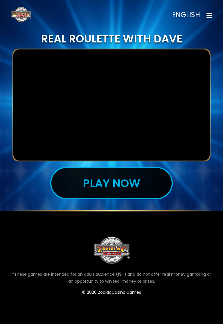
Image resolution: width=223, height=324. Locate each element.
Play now (111, 183)
